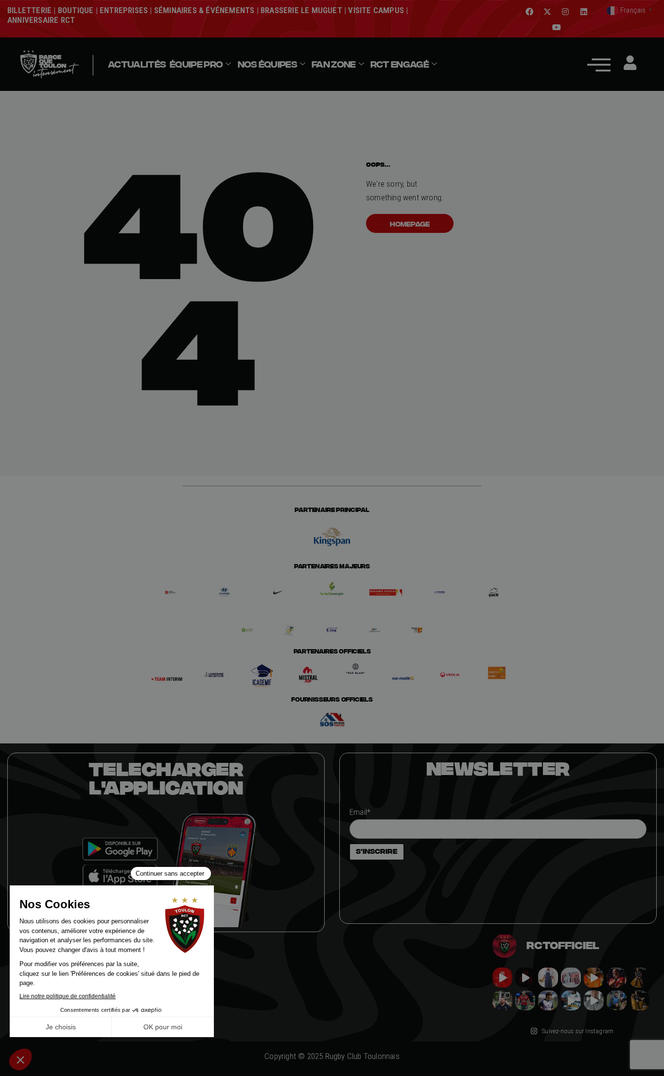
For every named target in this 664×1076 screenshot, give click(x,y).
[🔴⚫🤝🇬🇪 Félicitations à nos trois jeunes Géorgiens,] (617, 1000)
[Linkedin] (584, 11)
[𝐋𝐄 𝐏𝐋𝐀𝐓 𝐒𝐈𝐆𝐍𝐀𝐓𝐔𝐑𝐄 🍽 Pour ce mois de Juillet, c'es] (548, 978)
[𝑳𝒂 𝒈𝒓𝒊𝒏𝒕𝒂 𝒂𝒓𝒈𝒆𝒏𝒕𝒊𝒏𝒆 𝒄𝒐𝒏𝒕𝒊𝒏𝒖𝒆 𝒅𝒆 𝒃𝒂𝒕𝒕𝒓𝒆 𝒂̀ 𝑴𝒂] (594, 978)
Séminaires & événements (204, 10)
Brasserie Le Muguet (301, 10)
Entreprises (124, 10)
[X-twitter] (547, 11)
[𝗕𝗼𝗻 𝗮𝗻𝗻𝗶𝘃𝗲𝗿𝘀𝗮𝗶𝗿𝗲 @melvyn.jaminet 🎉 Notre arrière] (617, 978)
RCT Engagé (399, 64)
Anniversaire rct (41, 20)
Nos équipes (267, 64)
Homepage (410, 223)
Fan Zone (333, 64)
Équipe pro (196, 64)
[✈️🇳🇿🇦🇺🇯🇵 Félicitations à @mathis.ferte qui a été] (548, 1000)
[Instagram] (565, 11)
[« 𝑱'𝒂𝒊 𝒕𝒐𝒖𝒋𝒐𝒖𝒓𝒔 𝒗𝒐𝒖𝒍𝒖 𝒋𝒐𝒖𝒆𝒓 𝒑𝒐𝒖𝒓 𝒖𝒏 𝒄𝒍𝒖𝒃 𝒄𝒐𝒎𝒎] (594, 1000)
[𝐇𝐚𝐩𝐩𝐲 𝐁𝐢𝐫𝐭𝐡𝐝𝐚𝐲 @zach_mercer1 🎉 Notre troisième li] (639, 978)
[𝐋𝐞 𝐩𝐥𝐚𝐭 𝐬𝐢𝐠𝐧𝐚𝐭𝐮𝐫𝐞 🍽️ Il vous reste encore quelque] (571, 1000)
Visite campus (375, 10)
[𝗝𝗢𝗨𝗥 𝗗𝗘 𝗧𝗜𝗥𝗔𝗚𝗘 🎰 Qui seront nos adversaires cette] (502, 978)
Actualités (137, 64)
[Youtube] (556, 27)
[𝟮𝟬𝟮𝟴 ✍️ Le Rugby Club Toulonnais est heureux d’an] (571, 978)
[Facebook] (529, 11)
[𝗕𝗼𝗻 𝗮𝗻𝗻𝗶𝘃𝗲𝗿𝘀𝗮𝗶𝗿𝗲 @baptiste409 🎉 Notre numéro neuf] (639, 1000)
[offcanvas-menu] (599, 64)
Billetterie (29, 10)
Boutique (76, 10)
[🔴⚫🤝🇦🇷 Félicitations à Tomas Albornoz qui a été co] (525, 1000)
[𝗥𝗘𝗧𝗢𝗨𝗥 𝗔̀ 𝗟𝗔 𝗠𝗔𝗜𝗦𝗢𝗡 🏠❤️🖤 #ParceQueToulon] (525, 978)
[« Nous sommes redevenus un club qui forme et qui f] (502, 1000)
